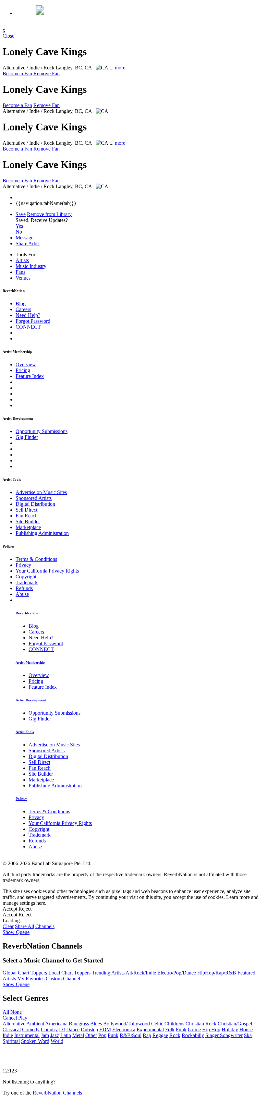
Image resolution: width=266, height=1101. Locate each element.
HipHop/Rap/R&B (216, 972)
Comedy (31, 1029)
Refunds (24, 588)
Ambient (35, 1023)
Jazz (54, 1035)
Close (8, 36)
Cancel (10, 1018)
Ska (248, 1035)
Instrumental (27, 1035)
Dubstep (89, 1029)
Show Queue (16, 932)
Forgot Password (33, 321)
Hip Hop (211, 1029)
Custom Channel (63, 978)
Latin (65, 1035)
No (19, 232)
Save (21, 214)
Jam (45, 1035)
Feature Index (30, 376)
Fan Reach (27, 515)
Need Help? (28, 315)
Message (24, 237)
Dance (72, 1029)
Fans (20, 272)
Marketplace (28, 527)
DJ (62, 1029)
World (57, 1041)
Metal (78, 1035)
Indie (8, 1035)
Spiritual (11, 1041)
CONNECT (28, 327)
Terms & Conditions (36, 559)
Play (22, 1018)
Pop (102, 1035)
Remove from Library (49, 214)
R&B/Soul (130, 1035)
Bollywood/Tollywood (126, 1023)
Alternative (14, 1023)
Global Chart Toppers (25, 972)
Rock (174, 1035)
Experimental (150, 1029)
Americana (56, 1023)
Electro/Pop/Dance (176, 972)
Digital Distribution (35, 504)
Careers (23, 309)
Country (49, 1029)
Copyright (26, 576)
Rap (147, 1035)
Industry (31, 266)
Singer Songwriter (224, 1035)
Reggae (160, 1035)
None (16, 1012)
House (246, 1029)
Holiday (230, 1029)
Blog (21, 303)
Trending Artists (108, 972)
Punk (113, 1035)
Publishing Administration (42, 533)
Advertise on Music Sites (41, 492)
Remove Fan (46, 73)
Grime (194, 1029)
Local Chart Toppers (69, 972)
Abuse (22, 594)
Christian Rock (201, 1023)
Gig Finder (27, 437)
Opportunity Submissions (41, 431)
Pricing (23, 370)
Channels (44, 926)
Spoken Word (35, 1041)
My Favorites (30, 978)
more (120, 67)
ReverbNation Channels (57, 1092)
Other (91, 1035)
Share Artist (28, 243)
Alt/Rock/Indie (141, 972)
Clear (8, 926)
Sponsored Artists (34, 498)
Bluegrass (79, 1023)
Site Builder (28, 521)
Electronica (123, 1029)
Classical (12, 1029)
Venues (23, 278)
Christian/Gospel (235, 1023)
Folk (170, 1029)
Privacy (23, 565)
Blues (96, 1023)
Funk (181, 1029)
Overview (26, 364)
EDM (105, 1029)
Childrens (174, 1023)
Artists (22, 260)
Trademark (27, 582)
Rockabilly (193, 1035)
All (6, 1012)
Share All (24, 926)
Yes (19, 226)
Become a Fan (17, 73)
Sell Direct (26, 510)
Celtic (157, 1023)
